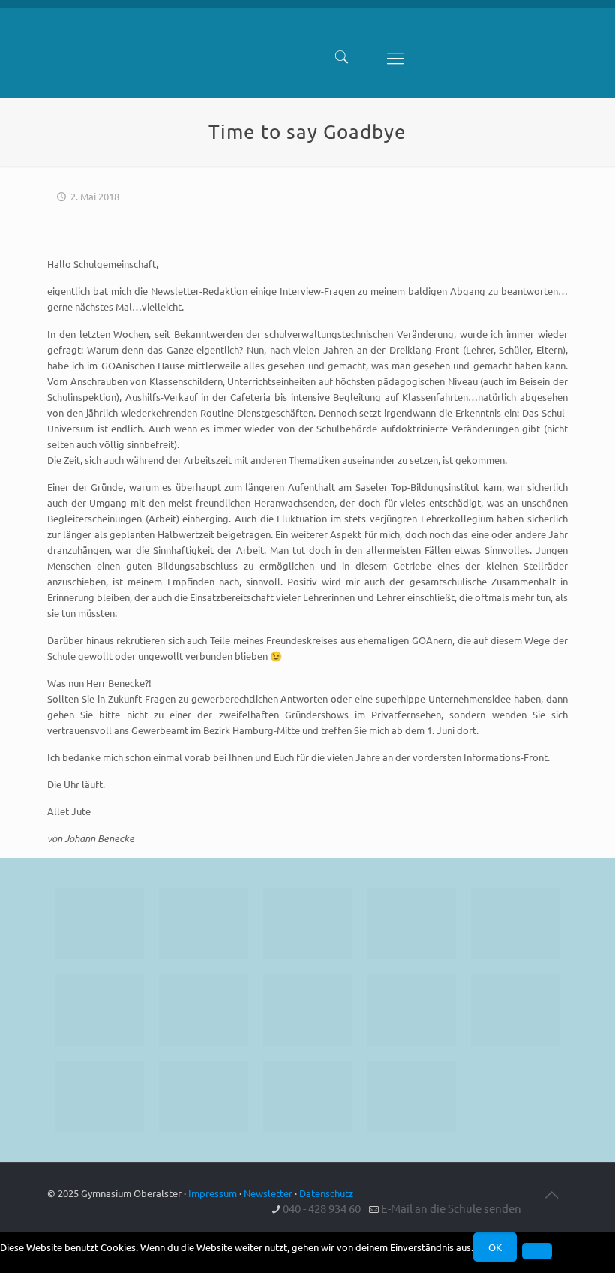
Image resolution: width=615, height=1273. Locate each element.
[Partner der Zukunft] (411, 1096)
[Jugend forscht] (307, 1096)
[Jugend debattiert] (203, 923)
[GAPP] (411, 1010)
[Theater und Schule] (307, 1010)
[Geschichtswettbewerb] (203, 1096)
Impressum (212, 1193)
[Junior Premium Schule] (99, 1010)
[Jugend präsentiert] (307, 923)
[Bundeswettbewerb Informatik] (99, 923)
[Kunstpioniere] (99, 1096)
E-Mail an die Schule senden (451, 1208)
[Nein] (537, 1251)
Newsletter (268, 1193)
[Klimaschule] (411, 923)
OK (495, 1247)
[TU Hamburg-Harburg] (203, 1010)
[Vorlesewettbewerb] (515, 1010)
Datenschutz (326, 1193)
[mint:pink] (515, 923)
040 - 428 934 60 (322, 1208)
